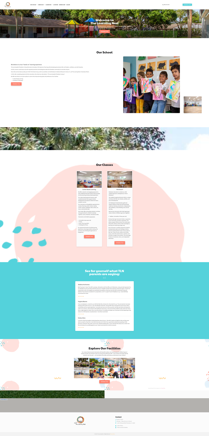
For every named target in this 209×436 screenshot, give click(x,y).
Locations (55, 4)
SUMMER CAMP (62, 4)
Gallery (68, 4)
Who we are (33, 4)
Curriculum (41, 4)
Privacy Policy (163, 388)
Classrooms (48, 4)
